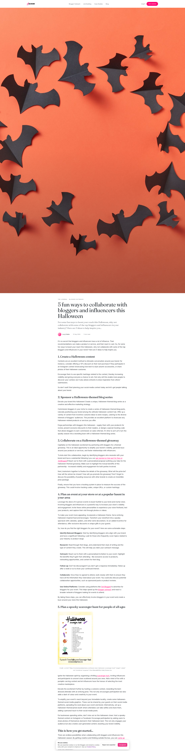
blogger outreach (104, 590)
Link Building (87, 4)
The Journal (62, 299)
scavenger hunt (103, 676)
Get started (152, 4)
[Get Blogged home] (31, 3)
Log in (143, 4)
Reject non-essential (108, 745)
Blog (107, 4)
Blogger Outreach (74, 4)
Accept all (122, 745)
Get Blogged (106, 587)
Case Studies (98, 4)
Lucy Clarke (66, 334)
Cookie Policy (91, 747)
